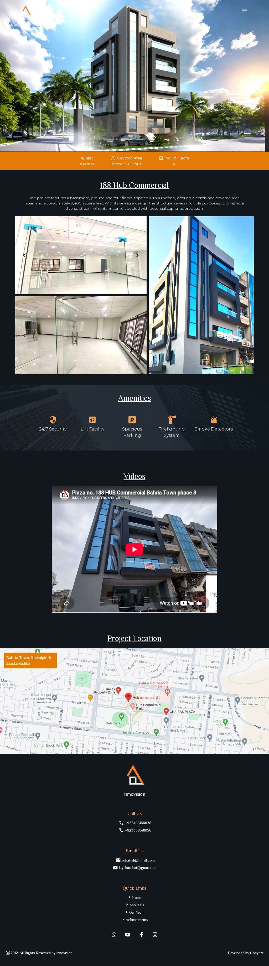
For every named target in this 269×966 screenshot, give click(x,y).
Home (137, 897)
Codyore (257, 953)
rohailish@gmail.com (138, 860)
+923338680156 (138, 830)
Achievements (137, 920)
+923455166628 (138, 823)
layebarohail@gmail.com (138, 867)
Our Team (136, 912)
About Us (137, 905)
